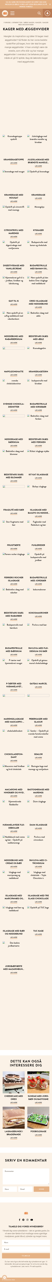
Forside (7, 22)
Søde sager (29, 22)
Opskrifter (17, 22)
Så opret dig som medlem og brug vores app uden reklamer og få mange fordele (26, 4)
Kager (38, 22)
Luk (48, 1216)
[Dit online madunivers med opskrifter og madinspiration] (5, 13)
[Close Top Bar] (50, 4)
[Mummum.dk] (26, 1213)
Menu (12, 13)
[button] (4, 1277)
